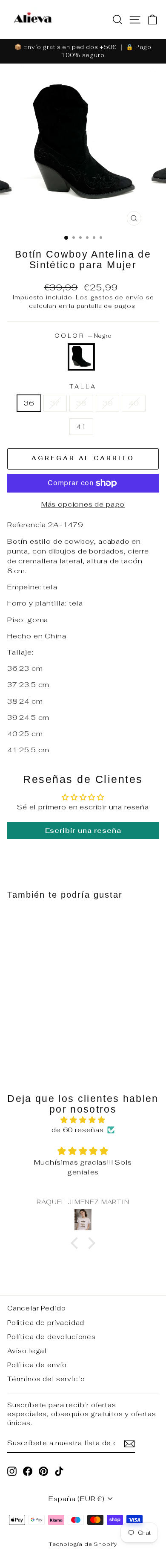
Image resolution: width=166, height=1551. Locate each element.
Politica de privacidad (45, 1323)
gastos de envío (117, 297)
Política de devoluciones (51, 1337)
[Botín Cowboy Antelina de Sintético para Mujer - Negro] (36, 1037)
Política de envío (37, 1365)
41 (81, 426)
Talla (83, 386)
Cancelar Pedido (36, 1308)
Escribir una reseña (83, 830)
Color (83, 335)
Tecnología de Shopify (83, 1544)
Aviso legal (26, 1351)
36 (29, 403)
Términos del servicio (46, 1379)
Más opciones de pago (83, 504)
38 (81, 403)
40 (134, 403)
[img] (83, 1120)
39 (108, 403)
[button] (76, 1243)
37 (55, 403)
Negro (81, 357)
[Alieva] (32, 19)
